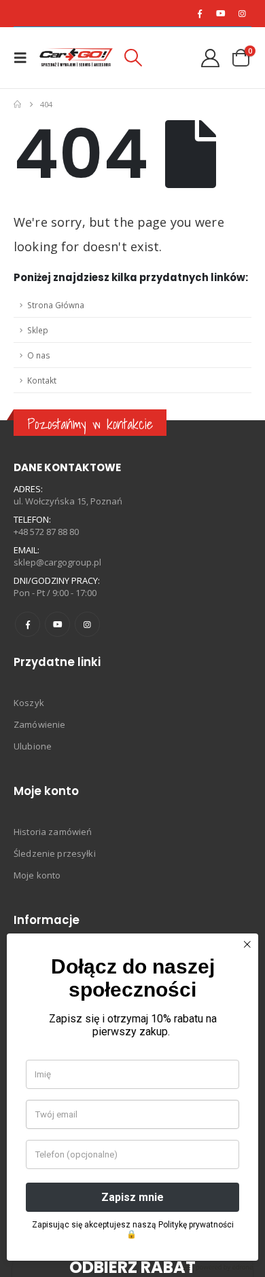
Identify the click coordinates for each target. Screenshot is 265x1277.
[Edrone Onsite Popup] (132, 638)
